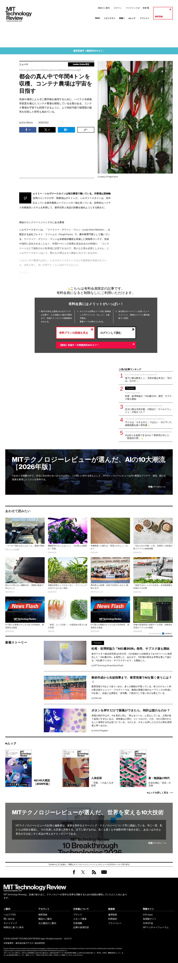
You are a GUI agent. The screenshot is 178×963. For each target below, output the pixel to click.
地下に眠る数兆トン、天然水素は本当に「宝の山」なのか (148, 378)
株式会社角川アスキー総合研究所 (30, 943)
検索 (145, 8)
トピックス (109, 18)
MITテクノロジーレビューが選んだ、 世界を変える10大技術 (88, 812)
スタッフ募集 (80, 919)
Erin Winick (27, 122)
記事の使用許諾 (81, 927)
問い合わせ (9, 919)
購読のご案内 (104, 8)
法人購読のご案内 (47, 923)
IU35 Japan (148, 914)
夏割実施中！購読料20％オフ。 (89, 50)
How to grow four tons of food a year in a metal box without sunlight (50, 70)
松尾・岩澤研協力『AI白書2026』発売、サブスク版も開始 (148, 393)
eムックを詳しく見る (157, 792)
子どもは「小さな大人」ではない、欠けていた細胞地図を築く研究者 (148, 422)
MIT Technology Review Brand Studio (108, 665)
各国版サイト (149, 919)
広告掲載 (77, 923)
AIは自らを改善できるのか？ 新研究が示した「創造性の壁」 (148, 435)
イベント (144, 18)
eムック (132, 18)
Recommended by (155, 633)
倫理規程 (112, 914)
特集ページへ (155, 487)
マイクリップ (132, 8)
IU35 (97, 18)
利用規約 (112, 919)
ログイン (118, 8)
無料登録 (159, 16)
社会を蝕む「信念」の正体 (160, 781)
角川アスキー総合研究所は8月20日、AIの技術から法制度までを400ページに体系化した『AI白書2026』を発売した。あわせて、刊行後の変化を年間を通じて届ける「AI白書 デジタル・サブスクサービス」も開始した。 (132, 657)
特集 (121, 18)
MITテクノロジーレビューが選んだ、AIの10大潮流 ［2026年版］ (88, 463)
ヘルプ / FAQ (10, 914)
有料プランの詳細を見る (73, 332)
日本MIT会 (148, 923)
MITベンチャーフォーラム (156, 927)
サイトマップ (10, 923)
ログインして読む (110, 332)
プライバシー (115, 923)
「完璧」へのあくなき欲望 (102, 781)
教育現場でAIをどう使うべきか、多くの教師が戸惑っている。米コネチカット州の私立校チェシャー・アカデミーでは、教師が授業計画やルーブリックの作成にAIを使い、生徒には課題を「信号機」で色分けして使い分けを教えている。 (132, 689)
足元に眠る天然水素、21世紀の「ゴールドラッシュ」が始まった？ (148, 409)
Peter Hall (97, 698)
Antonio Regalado (101, 730)
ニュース (23, 64)
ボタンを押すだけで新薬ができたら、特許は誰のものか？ (131, 710)
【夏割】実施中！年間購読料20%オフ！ (79, 345)
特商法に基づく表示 (14, 927)
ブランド (77, 914)
